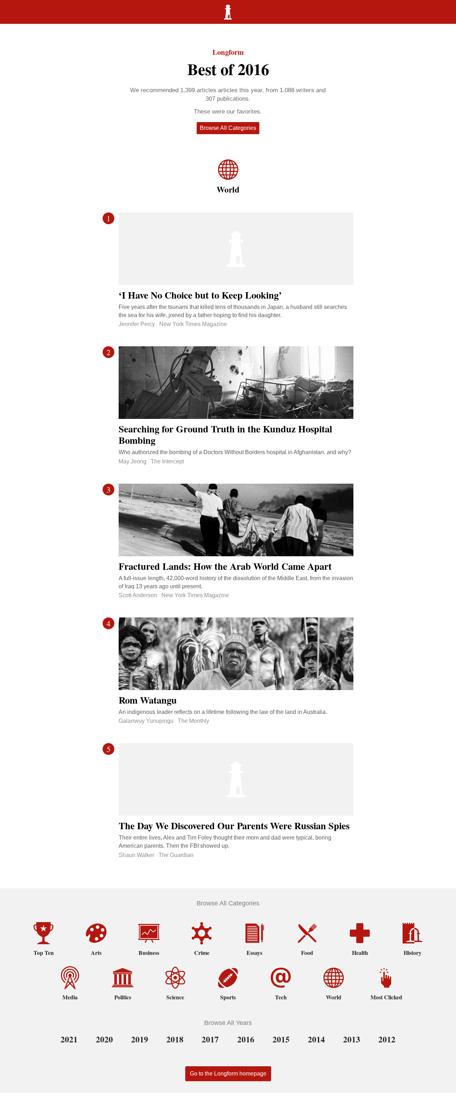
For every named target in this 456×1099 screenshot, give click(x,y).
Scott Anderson (138, 595)
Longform (228, 52)
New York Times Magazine (193, 324)
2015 (281, 1039)
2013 (351, 1039)
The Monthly (193, 721)
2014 (316, 1039)
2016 (245, 1039)
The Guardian (176, 855)
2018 (174, 1039)
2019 (139, 1039)
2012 (386, 1039)
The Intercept (167, 461)
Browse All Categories (228, 128)
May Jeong (132, 461)
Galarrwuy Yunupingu (146, 721)
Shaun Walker (136, 855)
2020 (104, 1039)
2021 (69, 1039)
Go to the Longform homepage (228, 1074)
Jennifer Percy (137, 324)
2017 (210, 1039)
